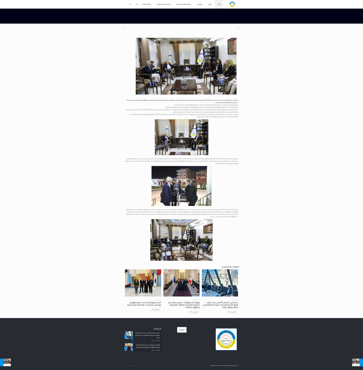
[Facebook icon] (133, 365)
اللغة (130, 4)
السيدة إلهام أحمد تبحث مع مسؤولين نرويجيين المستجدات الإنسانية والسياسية (144, 304)
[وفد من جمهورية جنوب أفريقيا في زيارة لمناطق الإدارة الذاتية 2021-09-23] (357, 362)
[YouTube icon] (129, 365)
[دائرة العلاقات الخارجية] (232, 4)
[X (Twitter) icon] (131, 365)
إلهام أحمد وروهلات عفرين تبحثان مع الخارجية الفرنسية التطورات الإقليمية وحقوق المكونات (184, 305)
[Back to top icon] (125, 364)
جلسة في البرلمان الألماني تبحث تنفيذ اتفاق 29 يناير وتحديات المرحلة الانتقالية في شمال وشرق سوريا (220, 305)
